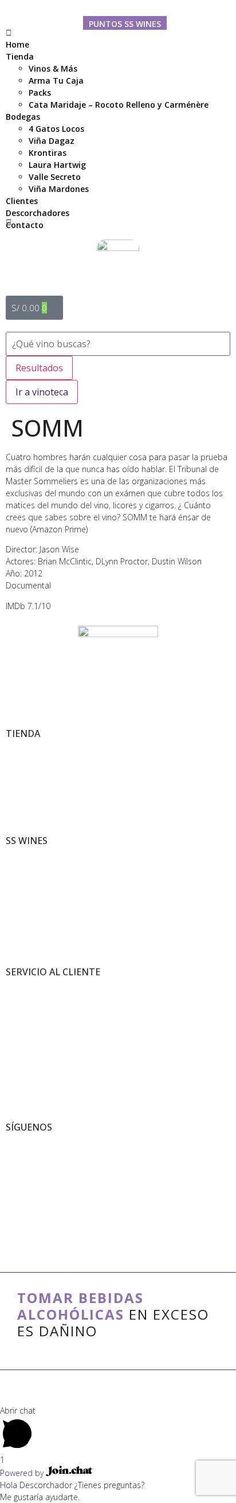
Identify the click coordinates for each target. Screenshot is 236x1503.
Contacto (25, 224)
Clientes (22, 200)
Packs (40, 92)
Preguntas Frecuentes (39, 1022)
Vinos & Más (53, 68)
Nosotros (19, 855)
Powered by (23, 1472)
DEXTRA (124, 1391)
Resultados (39, 368)
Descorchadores (37, 212)
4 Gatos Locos (56, 128)
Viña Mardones (59, 188)
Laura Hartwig (57, 164)
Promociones (25, 771)
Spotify (16, 1189)
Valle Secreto (55, 176)
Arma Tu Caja (56, 80)
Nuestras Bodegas (33, 867)
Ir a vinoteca (41, 392)
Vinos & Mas (24, 747)
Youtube (19, 1177)
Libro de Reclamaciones (42, 1010)
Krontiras (47, 152)
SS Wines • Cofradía (35, 1141)
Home (17, 44)
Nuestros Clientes (33, 879)
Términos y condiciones (41, 986)
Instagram (21, 1165)
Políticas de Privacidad (39, 998)
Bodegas (23, 116)
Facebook (20, 1153)
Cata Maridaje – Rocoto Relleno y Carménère (119, 104)
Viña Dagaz (51, 140)
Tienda (20, 56)
